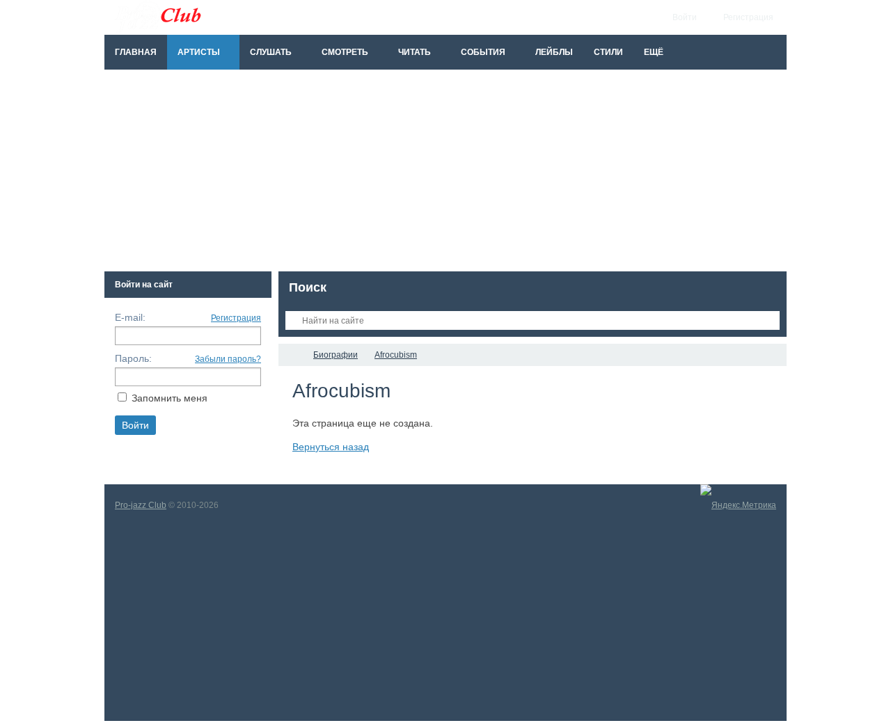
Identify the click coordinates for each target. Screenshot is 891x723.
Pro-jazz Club (140, 505)
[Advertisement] (445, 174)
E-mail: (130, 317)
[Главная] (291, 355)
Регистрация (236, 318)
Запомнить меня (169, 398)
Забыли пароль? (228, 359)
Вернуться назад (330, 446)
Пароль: (133, 358)
